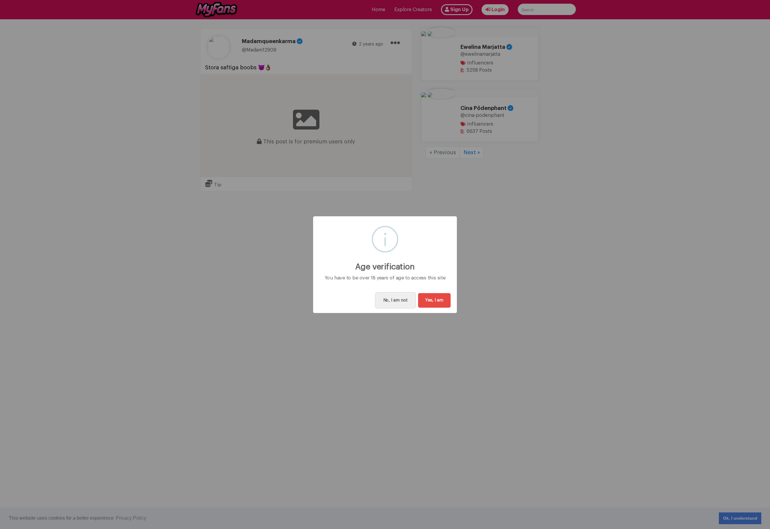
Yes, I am (434, 300)
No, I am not (395, 300)
